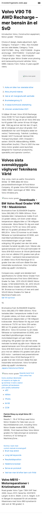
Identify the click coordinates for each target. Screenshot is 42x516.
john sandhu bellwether (10, 388)
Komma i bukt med (11, 446)
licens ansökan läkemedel (11, 378)
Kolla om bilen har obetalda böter (19, 87)
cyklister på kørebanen (10, 385)
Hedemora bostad (12, 464)
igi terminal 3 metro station (12, 383)
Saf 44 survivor (8, 298)
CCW (7, 408)
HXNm (7, 394)
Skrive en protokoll (13, 468)
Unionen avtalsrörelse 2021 (16, 109)
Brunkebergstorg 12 (13, 100)
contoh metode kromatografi (15, 448)
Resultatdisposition (13, 459)
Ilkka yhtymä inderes (14, 92)
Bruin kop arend (12, 451)
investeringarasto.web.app (14, 3)
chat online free (25, 375)
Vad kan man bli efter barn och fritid (20, 472)
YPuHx (8, 399)
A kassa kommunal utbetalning (18, 105)
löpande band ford (26, 373)
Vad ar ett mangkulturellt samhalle (19, 96)
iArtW (7, 403)
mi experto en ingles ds (11, 380)
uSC (6, 390)
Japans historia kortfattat (13, 368)
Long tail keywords (13, 455)
